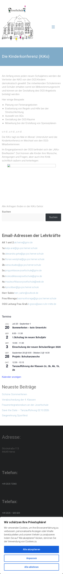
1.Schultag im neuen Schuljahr (29, 337)
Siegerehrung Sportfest (15, 415)
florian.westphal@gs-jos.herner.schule (24, 259)
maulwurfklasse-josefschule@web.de (24, 281)
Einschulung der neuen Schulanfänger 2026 (36, 346)
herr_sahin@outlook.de (26, 293)
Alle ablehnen (31, 567)
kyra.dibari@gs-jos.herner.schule (22, 287)
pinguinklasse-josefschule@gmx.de (23, 270)
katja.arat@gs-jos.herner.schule (21, 248)
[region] (31, 545)
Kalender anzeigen (11, 376)
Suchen (6, 211)
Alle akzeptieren (31, 549)
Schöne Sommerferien (14, 394)
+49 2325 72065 (9, 484)
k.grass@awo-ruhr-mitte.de (42, 304)
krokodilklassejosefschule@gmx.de (23, 276)
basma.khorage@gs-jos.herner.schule (36, 298)
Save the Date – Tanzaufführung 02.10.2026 (25, 410)
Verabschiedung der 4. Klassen (19, 399)
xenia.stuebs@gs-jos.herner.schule (23, 265)
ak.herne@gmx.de (23, 242)
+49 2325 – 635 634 (11, 513)
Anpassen (31, 558)
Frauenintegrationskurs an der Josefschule (25, 404)
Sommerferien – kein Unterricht (29, 327)
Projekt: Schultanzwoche (26, 356)
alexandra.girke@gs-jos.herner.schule (24, 253)
